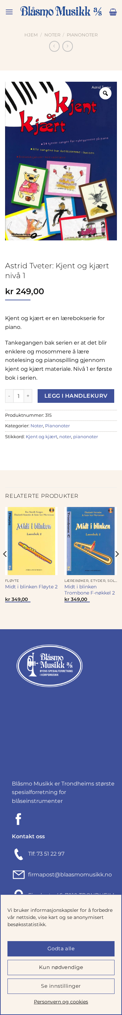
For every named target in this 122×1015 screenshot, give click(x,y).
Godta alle (61, 948)
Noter (52, 34)
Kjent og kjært (41, 436)
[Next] (117, 567)
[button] (9, 11)
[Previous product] (67, 46)
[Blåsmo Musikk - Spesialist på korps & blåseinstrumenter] (61, 12)
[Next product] (54, 46)
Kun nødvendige (61, 967)
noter (65, 436)
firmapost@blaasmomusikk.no (68, 874)
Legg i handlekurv (76, 396)
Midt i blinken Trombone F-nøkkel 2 (89, 590)
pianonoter (85, 436)
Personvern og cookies (61, 1002)
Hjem (31, 34)
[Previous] (5, 567)
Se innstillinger (61, 986)
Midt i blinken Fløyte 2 (31, 586)
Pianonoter (82, 34)
